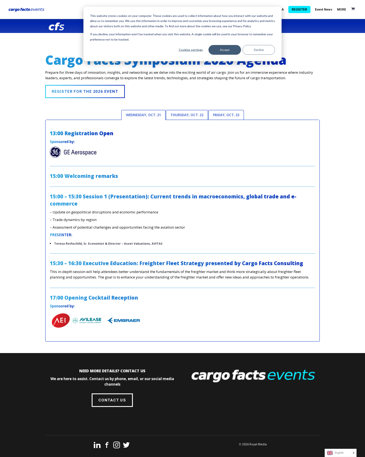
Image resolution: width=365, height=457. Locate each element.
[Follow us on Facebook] (107, 446)
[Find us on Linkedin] (97, 446)
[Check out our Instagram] (116, 446)
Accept (225, 50)
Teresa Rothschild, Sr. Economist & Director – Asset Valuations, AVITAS (108, 243)
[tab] (143, 115)
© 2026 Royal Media (253, 444)
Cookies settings (191, 50)
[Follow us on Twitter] (126, 446)
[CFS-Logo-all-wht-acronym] (56, 26)
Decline (259, 50)
